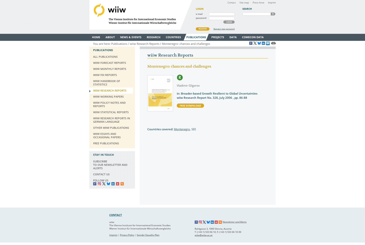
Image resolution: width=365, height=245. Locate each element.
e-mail (199, 14)
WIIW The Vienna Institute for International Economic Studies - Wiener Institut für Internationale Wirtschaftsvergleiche (140, 15)
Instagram (200, 222)
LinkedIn (113, 183)
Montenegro (182, 129)
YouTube (117, 183)
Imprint (272, 2)
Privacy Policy (127, 235)
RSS (122, 183)
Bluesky (108, 183)
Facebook (94, 183)
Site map (244, 2)
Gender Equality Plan (148, 235)
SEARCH (273, 14)
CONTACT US (101, 174)
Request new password (224, 29)
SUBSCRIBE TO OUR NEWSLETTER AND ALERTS (110, 165)
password (201, 18)
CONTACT (115, 215)
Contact (232, 2)
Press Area (258, 2)
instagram (99, 183)
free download (190, 105)
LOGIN (229, 22)
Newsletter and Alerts (235, 222)
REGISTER (203, 29)
